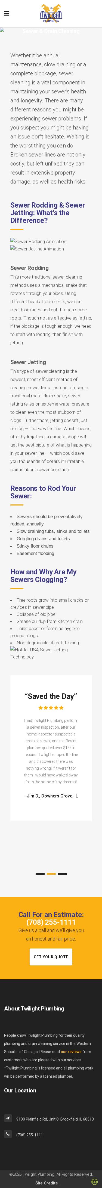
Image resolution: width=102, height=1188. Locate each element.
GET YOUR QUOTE (51, 957)
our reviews (71, 1052)
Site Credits (47, 1183)
